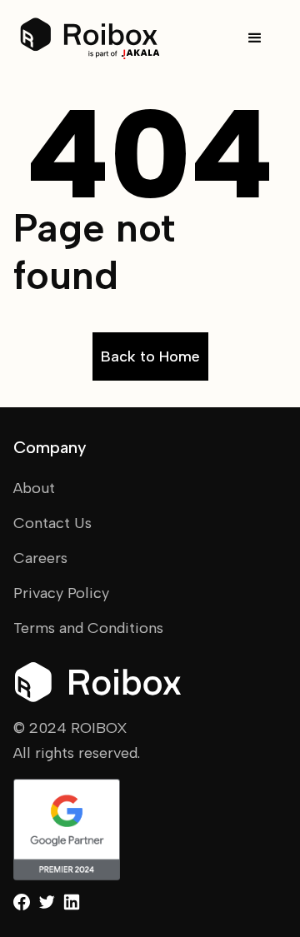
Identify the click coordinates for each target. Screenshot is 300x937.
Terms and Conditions (88, 628)
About (34, 488)
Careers (40, 558)
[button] (255, 38)
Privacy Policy (61, 593)
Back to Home (150, 356)
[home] (90, 38)
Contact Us (52, 523)
